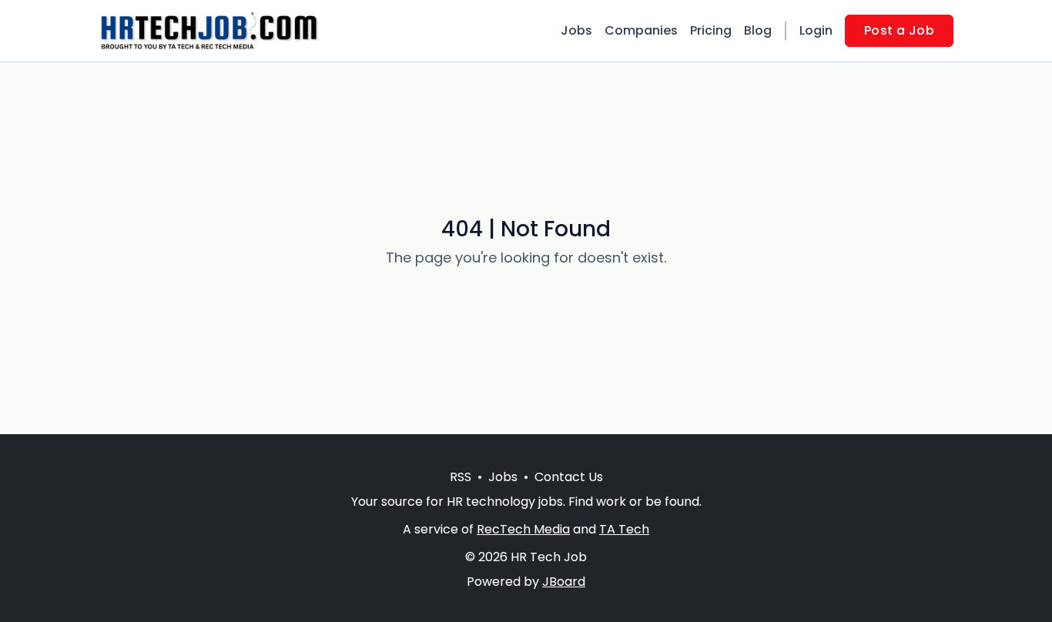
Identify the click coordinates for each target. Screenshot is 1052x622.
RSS (460, 477)
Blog (758, 30)
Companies (641, 30)
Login (816, 30)
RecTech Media (523, 529)
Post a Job (899, 30)
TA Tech (624, 529)
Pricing (711, 30)
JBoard (563, 581)
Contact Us (568, 477)
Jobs (576, 30)
